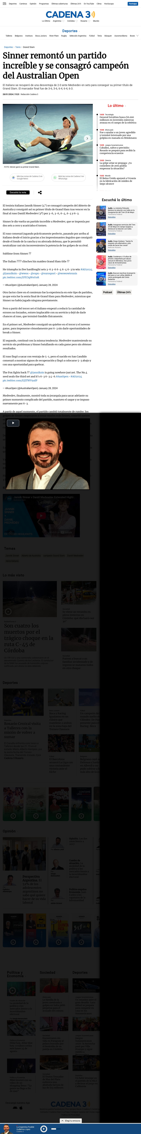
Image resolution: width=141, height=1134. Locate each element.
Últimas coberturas (59, 4)
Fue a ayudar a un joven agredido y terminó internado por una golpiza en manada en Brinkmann (118, 135)
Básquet (108, 36)
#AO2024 (86, 269)
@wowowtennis (67, 273)
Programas (44, 4)
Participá (133, 4)
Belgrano (19, 36)
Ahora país (109, 130)
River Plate (54, 36)
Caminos (23, 4)
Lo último (116, 106)
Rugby (64, 36)
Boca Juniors (41, 36)
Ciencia (108, 160)
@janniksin (10, 273)
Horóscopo (109, 4)
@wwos (24, 273)
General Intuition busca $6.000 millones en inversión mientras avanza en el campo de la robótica (118, 120)
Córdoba (71, 21)
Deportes (13, 4)
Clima (99, 4)
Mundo (96, 21)
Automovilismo (120, 36)
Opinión (33, 4)
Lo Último (46, 21)
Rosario (84, 21)
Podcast (107, 292)
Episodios (112, 217)
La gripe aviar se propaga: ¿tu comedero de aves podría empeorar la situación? (116, 166)
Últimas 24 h (75, 4)
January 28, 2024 (48, 285)
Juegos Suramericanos (114, 145)
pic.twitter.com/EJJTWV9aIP (20, 380)
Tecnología (109, 115)
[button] (87, 138)
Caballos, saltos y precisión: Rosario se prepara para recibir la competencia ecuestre (117, 150)
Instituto (29, 36)
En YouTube (89, 4)
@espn (35, 273)
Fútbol (92, 36)
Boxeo (132, 36)
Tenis (99, 36)
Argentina (57, 21)
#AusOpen (62, 376)
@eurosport (48, 273)
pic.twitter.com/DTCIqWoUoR (21, 277)
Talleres (9, 36)
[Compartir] (40, 192)
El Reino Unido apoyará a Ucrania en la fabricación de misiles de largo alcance (118, 181)
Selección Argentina (78, 36)
